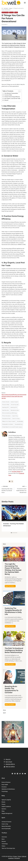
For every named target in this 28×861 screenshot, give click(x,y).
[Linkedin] (15, 773)
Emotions (4, 787)
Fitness (3, 804)
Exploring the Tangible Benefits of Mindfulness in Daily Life (13, 611)
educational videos (15, 410)
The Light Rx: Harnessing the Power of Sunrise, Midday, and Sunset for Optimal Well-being (13, 569)
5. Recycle (5, 100)
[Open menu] (24, 2)
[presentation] (14, 513)
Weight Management (7, 813)
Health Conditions (6, 806)
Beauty (3, 802)
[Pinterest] (22, 773)
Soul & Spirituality (6, 828)
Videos (16, 12)
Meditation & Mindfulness (8, 789)
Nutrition (4, 809)
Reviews (4, 841)
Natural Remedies (6, 826)
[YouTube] (25, 773)
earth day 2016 (14, 407)
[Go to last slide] (4, 518)
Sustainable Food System (7, 424)
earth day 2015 (5, 407)
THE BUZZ (11, 12)
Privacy (15, 856)
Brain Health (5, 784)
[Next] (24, 518)
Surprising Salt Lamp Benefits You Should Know (7, 489)
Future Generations (6, 416)
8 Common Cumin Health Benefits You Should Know (21, 489)
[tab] (11, 532)
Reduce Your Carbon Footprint (8, 421)
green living (15, 416)
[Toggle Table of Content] (18, 91)
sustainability (20, 421)
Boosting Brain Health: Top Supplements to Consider (11, 689)
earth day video (5, 410)
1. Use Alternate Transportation (10, 93)
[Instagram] (17, 773)
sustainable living (18, 424)
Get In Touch (9, 762)
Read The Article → (10, 586)
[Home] (2, 8)
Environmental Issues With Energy (9, 413)
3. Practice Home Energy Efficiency (11, 96)
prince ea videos (16, 418)
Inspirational (5, 12)
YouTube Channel (16, 471)
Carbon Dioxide (5, 402)
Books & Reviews (6, 782)
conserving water (15, 404)
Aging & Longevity (6, 800)
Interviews (4, 837)
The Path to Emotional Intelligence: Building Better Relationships (14, 650)
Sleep (3, 811)
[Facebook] (12, 773)
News (3, 839)
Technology (5, 844)
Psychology (5, 791)
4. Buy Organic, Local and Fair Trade (11, 98)
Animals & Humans (6, 822)
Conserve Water (5, 404)
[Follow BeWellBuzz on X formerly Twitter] (12, 481)
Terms (19, 856)
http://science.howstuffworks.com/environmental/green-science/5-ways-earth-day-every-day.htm (14, 396)
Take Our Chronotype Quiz (8, 848)
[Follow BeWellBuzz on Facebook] (9, 481)
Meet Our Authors (10, 766)
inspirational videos (6, 418)
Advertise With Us (10, 764)
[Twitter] (20, 773)
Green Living (5, 824)
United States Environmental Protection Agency (12, 427)
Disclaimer (17, 858)
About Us (8, 759)
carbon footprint (14, 402)
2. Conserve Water (7, 95)
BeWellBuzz (5, 24)
